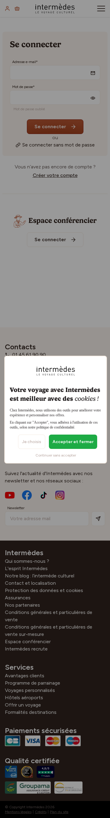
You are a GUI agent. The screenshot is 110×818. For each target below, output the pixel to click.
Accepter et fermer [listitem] (73, 441)
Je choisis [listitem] (31, 441)
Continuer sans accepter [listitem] (55, 455)
